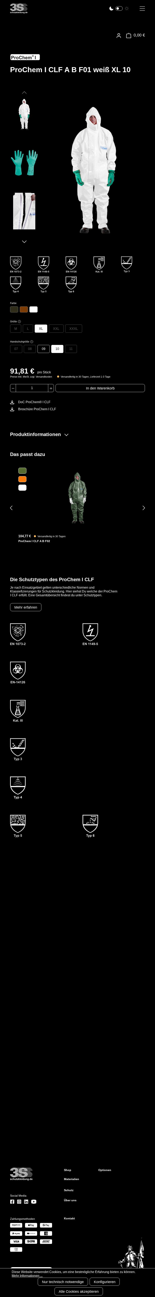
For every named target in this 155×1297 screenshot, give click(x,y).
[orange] (24, 309)
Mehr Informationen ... (27, 1275)
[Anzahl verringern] (13, 388)
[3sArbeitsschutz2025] (18, 12)
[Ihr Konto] (119, 35)
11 (71, 349)
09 (43, 349)
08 (30, 349)
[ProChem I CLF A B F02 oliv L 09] (77, 498)
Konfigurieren (104, 1282)
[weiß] (33, 309)
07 (16, 349)
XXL (56, 328)
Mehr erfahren (25, 607)
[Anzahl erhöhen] (51, 388)
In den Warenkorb (100, 388)
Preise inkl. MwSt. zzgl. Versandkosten (31, 376)
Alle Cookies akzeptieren (79, 1292)
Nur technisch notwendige (63, 1282)
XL (41, 328)
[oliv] (14, 309)
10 (57, 349)
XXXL (73, 328)
